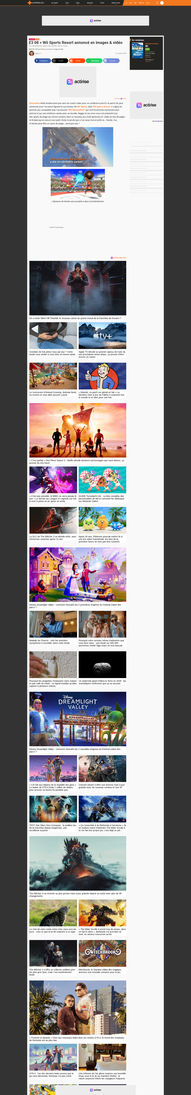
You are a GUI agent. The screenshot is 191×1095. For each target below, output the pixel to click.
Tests (102, 3)
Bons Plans (116, 3)
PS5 (130, 3)
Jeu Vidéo (54, 3)
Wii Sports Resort (101, 106)
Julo (39, 53)
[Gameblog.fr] (36, 3)
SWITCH (141, 3)
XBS (135, 3)
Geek (77, 3)
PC (126, 3)
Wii (147, 46)
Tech (67, 3)
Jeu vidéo (32, 39)
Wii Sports (82, 106)
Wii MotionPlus (76, 110)
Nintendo (34, 103)
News (37, 39)
